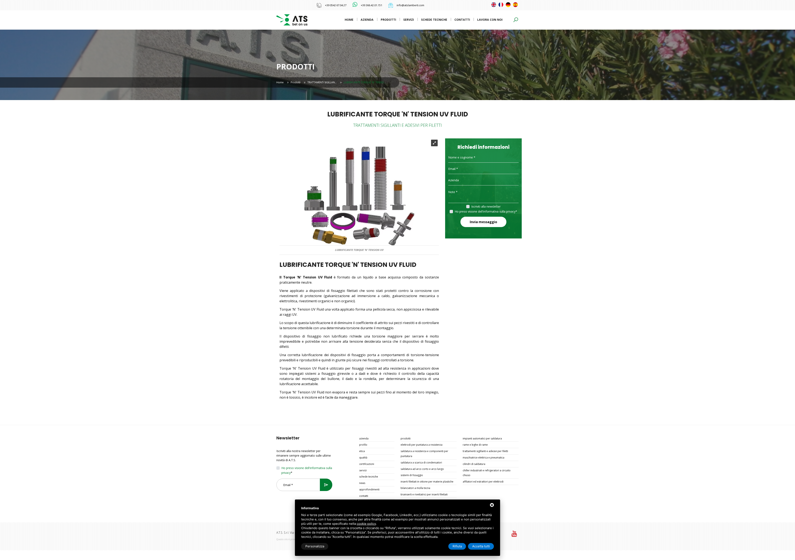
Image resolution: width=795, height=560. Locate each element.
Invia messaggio (483, 222)
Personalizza (314, 546)
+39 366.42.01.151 (371, 5)
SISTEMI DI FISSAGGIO (412, 475)
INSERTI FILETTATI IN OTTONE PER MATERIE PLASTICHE (427, 481)
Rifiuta (457, 546)
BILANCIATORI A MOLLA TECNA (415, 488)
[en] (493, 4)
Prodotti (388, 20)
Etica (362, 451)
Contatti (462, 20)
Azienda (367, 20)
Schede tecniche (434, 20)
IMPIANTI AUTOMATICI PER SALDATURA (482, 438)
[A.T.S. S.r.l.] (291, 20)
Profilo (363, 444)
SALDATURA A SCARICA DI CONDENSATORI (421, 462)
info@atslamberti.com (410, 5)
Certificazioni (366, 464)
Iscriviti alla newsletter (486, 206)
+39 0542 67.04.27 (335, 5)
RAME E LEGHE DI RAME (475, 444)
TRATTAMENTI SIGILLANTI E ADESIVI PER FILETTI (485, 451)
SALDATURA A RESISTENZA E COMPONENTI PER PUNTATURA (424, 453)
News (362, 483)
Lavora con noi (489, 20)
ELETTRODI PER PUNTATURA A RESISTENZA (421, 444)
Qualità (363, 457)
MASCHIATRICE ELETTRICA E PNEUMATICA (483, 457)
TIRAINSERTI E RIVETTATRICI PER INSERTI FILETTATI (424, 494)
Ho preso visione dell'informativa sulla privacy (485, 211)
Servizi (408, 20)
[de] (508, 4)
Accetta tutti (481, 546)
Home (349, 20)
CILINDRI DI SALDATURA (474, 464)
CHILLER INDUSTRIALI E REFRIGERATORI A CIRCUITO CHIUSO (487, 473)
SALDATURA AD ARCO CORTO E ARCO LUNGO (422, 469)
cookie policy (366, 524)
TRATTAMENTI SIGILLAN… (322, 82)
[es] (515, 4)
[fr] (501, 4)
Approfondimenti (369, 489)
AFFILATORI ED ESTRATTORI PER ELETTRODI (483, 481)
